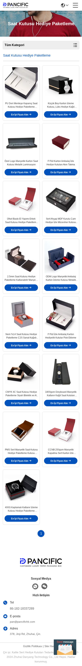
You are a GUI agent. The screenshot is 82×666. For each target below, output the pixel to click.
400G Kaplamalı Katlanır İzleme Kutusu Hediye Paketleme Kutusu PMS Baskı (21, 509)
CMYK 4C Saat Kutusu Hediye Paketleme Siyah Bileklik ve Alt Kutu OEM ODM (21, 394)
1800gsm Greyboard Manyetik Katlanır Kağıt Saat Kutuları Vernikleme (60, 394)
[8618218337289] (35, 586)
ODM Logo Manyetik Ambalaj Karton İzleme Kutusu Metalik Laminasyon (61, 278)
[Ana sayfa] (41, 567)
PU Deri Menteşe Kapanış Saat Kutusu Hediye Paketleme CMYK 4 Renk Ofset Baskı (21, 105)
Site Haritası (51, 646)
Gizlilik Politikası (32, 646)
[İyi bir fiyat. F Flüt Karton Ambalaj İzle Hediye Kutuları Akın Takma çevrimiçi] (60, 141)
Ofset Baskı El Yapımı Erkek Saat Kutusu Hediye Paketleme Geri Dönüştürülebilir (21, 220)
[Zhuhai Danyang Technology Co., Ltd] (15, 5)
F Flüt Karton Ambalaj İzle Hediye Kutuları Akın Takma (61, 163)
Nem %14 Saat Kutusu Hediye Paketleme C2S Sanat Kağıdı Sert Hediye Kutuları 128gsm (21, 336)
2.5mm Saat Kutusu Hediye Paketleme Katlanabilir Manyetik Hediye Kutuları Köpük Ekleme (21, 278)
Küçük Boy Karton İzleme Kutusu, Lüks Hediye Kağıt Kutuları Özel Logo (60, 105)
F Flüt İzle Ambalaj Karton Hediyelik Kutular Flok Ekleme (60, 336)
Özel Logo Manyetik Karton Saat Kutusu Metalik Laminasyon (21, 163)
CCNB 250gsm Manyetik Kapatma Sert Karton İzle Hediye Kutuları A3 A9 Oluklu (61, 451)
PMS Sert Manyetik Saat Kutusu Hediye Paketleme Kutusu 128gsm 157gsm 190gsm (21, 451)
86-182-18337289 (22, 608)
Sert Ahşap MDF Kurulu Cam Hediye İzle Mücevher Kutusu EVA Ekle (61, 220)
